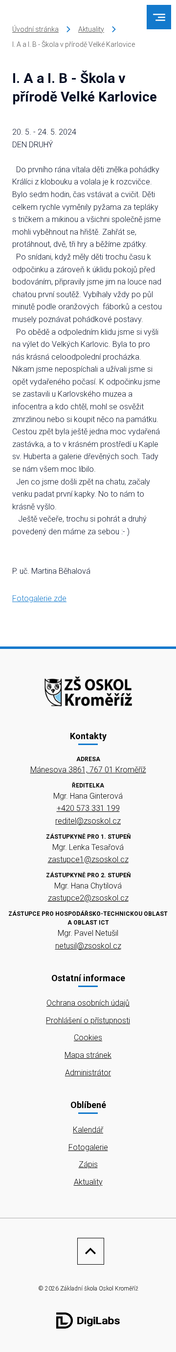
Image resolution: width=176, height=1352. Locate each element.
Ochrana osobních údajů (88, 1003)
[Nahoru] (88, 1251)
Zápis (88, 1164)
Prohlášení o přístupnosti (88, 1020)
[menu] (159, 17)
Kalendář (88, 1129)
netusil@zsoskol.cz (88, 945)
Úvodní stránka (35, 29)
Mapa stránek (88, 1055)
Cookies (88, 1037)
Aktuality (91, 29)
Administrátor (88, 1072)
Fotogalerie (88, 1147)
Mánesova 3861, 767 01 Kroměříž (88, 769)
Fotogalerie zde (39, 598)
